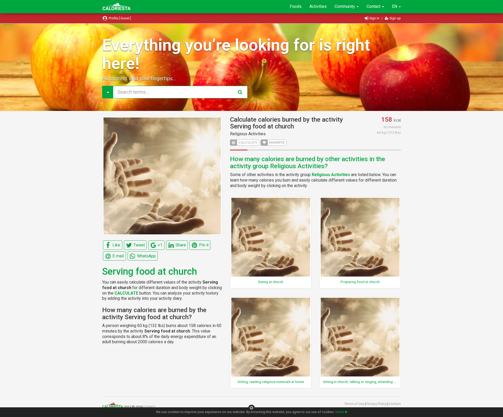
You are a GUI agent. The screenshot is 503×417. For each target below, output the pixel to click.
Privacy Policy (377, 404)
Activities (318, 6)
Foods (296, 6)
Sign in (374, 18)
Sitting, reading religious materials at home (271, 382)
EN (395, 6)
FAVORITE (276, 142)
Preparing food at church (360, 282)
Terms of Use (354, 404)
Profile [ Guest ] (119, 18)
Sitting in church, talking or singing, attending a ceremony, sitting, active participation (388, 382)
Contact (374, 6)
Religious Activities (248, 133)
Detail (340, 412)
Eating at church (270, 282)
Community (345, 6)
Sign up (395, 18)
